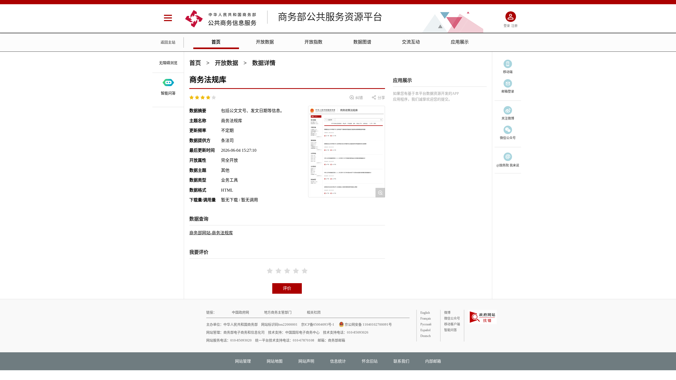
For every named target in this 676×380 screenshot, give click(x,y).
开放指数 (313, 42)
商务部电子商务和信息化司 (244, 332)
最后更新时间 (202, 150)
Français (425, 318)
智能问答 (168, 93)
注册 (514, 26)
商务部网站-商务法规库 (211, 233)
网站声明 (306, 361)
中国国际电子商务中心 (302, 332)
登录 (507, 26)
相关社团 (314, 312)
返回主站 (168, 42)
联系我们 (401, 361)
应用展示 (460, 42)
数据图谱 (362, 42)
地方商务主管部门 (278, 312)
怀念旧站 (370, 361)
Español (425, 330)
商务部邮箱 (336, 340)
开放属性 (197, 160)
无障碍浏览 (168, 63)
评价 (287, 288)
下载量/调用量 (202, 200)
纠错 (356, 97)
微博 (447, 313)
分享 (378, 97)
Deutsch (425, 336)
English (425, 313)
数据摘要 (197, 110)
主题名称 (197, 120)
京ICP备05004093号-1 (317, 324)
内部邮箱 (433, 361)
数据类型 (197, 180)
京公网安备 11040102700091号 (368, 324)
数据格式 (197, 190)
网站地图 (275, 361)
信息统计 (338, 361)
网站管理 (243, 361)
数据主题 (197, 170)
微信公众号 (452, 318)
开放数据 (265, 42)
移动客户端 (452, 324)
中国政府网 (240, 312)
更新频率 (197, 130)
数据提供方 (199, 140)
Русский (425, 324)
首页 (216, 42)
